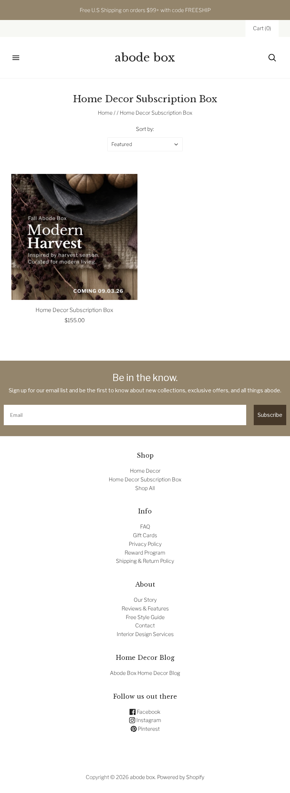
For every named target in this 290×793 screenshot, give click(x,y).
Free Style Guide (145, 617)
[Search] (272, 57)
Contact (145, 625)
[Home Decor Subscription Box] (74, 237)
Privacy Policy (145, 544)
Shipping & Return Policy (145, 561)
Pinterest (148, 728)
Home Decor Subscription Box (74, 310)
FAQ (145, 526)
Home (105, 112)
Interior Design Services (145, 634)
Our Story (145, 599)
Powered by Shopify (180, 777)
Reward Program (145, 552)
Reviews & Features (145, 608)
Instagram (148, 720)
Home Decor (145, 470)
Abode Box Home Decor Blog (145, 673)
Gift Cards (145, 535)
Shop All (145, 488)
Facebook (148, 711)
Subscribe (270, 415)
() (262, 28)
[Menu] (15, 57)
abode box (142, 777)
